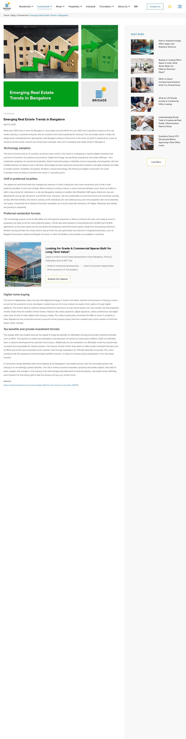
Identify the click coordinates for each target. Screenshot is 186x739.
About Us (123, 6)
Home (6, 15)
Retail (59, 6)
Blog (13, 15)
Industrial (90, 6)
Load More (156, 162)
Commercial (43, 6)
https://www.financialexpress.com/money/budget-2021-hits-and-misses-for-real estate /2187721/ (41, 385)
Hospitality (74, 6)
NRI (136, 6)
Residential (25, 6)
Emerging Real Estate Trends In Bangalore (49, 15)
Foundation (106, 6)
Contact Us (155, 6)
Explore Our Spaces (58, 279)
